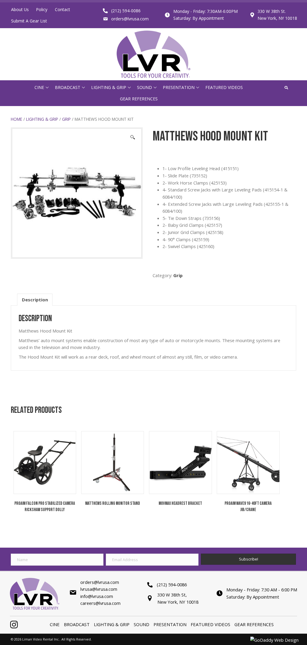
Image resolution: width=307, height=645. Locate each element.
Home (16, 119)
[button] (47, 87)
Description (35, 300)
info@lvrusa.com (96, 596)
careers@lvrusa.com (100, 603)
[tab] (35, 299)
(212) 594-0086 (126, 10)
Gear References (254, 624)
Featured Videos (210, 624)
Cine (55, 624)
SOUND (141, 624)
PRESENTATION (170, 624)
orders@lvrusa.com (130, 19)
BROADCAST (77, 624)
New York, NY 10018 (277, 18)
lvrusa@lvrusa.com (98, 589)
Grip (66, 119)
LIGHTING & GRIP (42, 119)
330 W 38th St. (272, 11)
